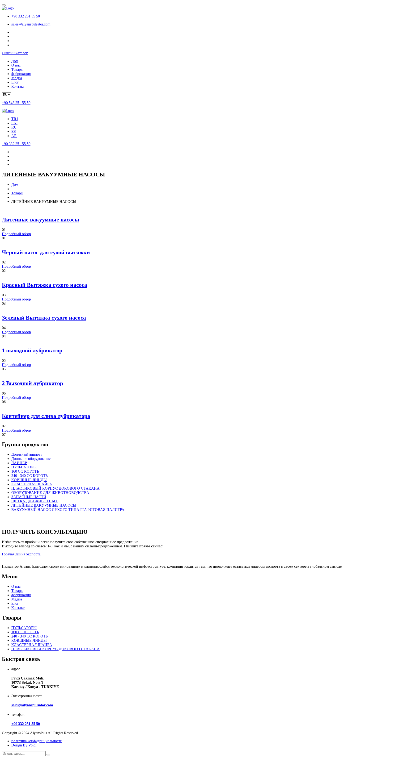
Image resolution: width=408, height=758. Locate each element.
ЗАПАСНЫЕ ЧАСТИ (28, 497)
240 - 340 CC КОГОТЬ (29, 476)
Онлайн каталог (15, 53)
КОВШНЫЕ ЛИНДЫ (29, 480)
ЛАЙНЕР (19, 463)
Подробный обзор (16, 234)
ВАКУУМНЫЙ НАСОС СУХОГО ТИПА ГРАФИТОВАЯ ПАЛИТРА (67, 510)
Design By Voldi (23, 745)
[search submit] (48, 754)
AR (14, 136)
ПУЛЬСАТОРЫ (24, 467)
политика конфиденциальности (36, 741)
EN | (14, 123)
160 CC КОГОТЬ (25, 471)
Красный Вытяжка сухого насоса (44, 285)
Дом (14, 61)
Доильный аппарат (26, 454)
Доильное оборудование (31, 459)
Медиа (16, 78)
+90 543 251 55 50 (16, 103)
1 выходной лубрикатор (32, 350)
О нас (16, 65)
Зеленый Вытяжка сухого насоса (44, 318)
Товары (17, 69)
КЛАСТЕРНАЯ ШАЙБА (31, 484)
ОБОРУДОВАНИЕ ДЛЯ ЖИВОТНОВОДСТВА (50, 493)
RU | (14, 127)
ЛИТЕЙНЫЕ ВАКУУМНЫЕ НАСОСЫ (43, 505)
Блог (15, 82)
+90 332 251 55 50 (25, 16)
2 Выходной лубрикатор (32, 383)
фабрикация (21, 74)
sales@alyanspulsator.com (30, 24)
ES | (14, 131)
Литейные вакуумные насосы (40, 220)
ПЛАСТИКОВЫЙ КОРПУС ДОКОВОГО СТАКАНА (55, 488)
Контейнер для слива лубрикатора (46, 416)
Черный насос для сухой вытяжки (46, 252)
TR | (14, 119)
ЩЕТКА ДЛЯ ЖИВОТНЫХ (34, 501)
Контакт (18, 86)
